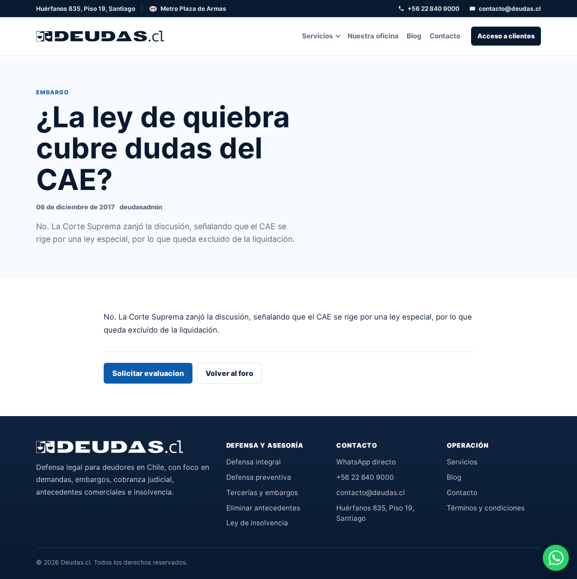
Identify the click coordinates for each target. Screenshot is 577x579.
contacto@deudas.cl (510, 8)
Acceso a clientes (506, 36)
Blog (414, 36)
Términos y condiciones (486, 508)
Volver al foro (229, 373)
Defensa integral (253, 462)
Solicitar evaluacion (148, 373)
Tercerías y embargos (262, 492)
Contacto (445, 36)
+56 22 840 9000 (433, 8)
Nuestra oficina (373, 36)
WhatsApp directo (366, 462)
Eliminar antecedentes (263, 508)
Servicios (317, 36)
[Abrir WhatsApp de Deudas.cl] (556, 558)
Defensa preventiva (258, 477)
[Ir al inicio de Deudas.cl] (109, 446)
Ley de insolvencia (257, 523)
